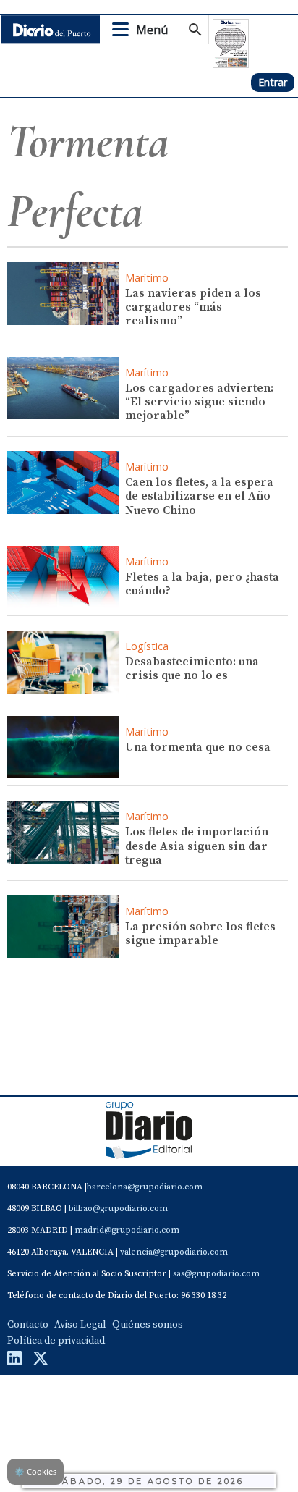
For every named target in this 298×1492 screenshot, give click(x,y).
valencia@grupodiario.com (174, 1252)
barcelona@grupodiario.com (145, 1186)
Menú (152, 30)
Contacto (27, 1324)
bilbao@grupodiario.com (118, 1208)
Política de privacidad (56, 1340)
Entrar (272, 82)
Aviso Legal (80, 1324)
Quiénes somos (147, 1324)
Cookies (35, 1471)
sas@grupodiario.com (216, 1273)
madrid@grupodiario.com (126, 1230)
